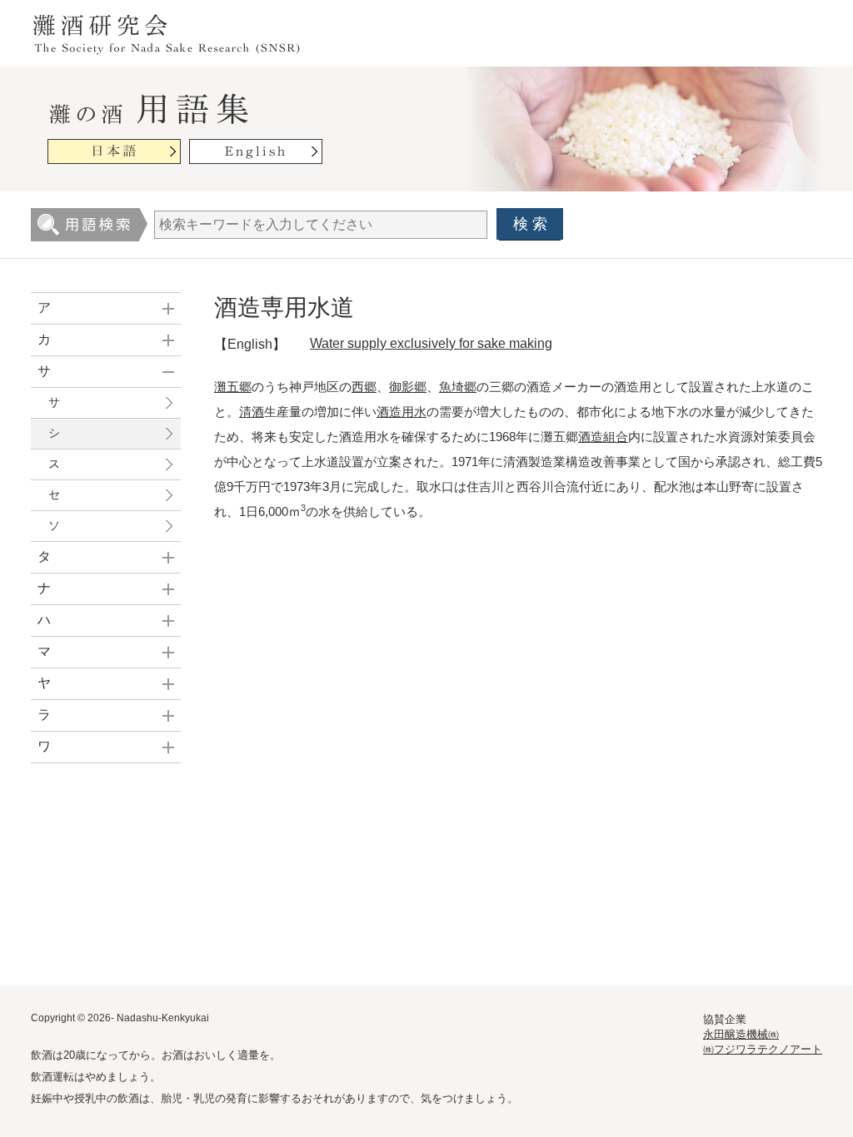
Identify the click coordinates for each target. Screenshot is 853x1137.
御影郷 (407, 387)
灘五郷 (233, 387)
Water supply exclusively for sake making (431, 343)
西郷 (364, 387)
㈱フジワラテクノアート (762, 1049)
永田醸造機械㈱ (741, 1034)
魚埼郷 (457, 387)
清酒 (251, 412)
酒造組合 (603, 436)
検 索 (530, 224)
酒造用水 (401, 412)
